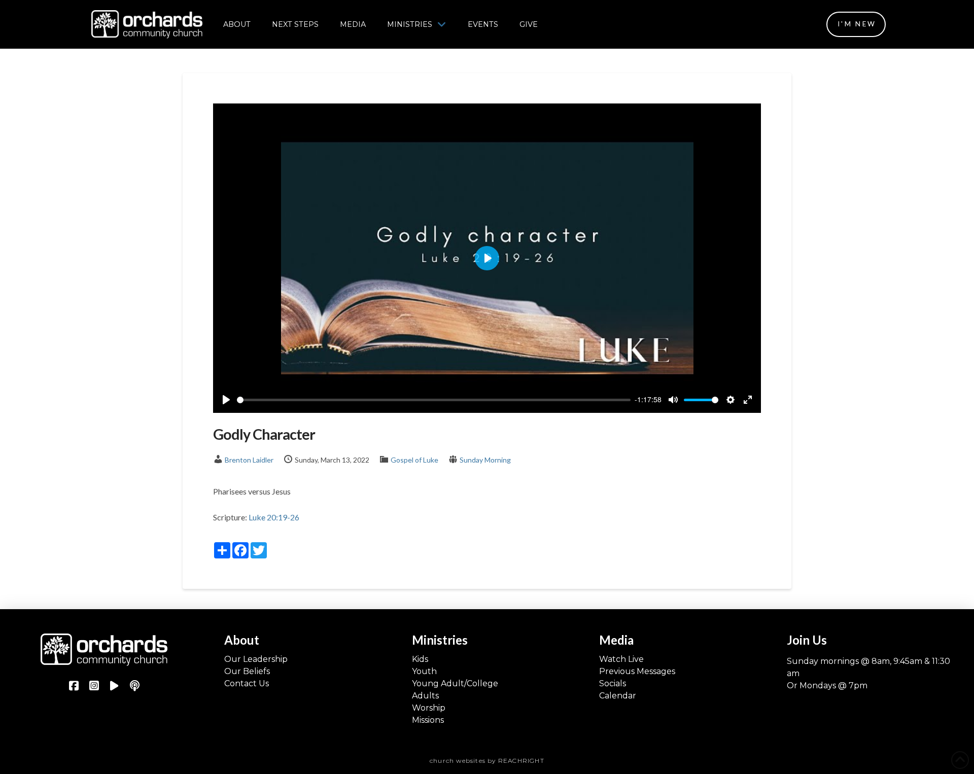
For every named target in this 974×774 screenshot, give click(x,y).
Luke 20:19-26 (274, 517)
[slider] (434, 400)
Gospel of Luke (414, 459)
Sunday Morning (485, 459)
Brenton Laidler (249, 459)
